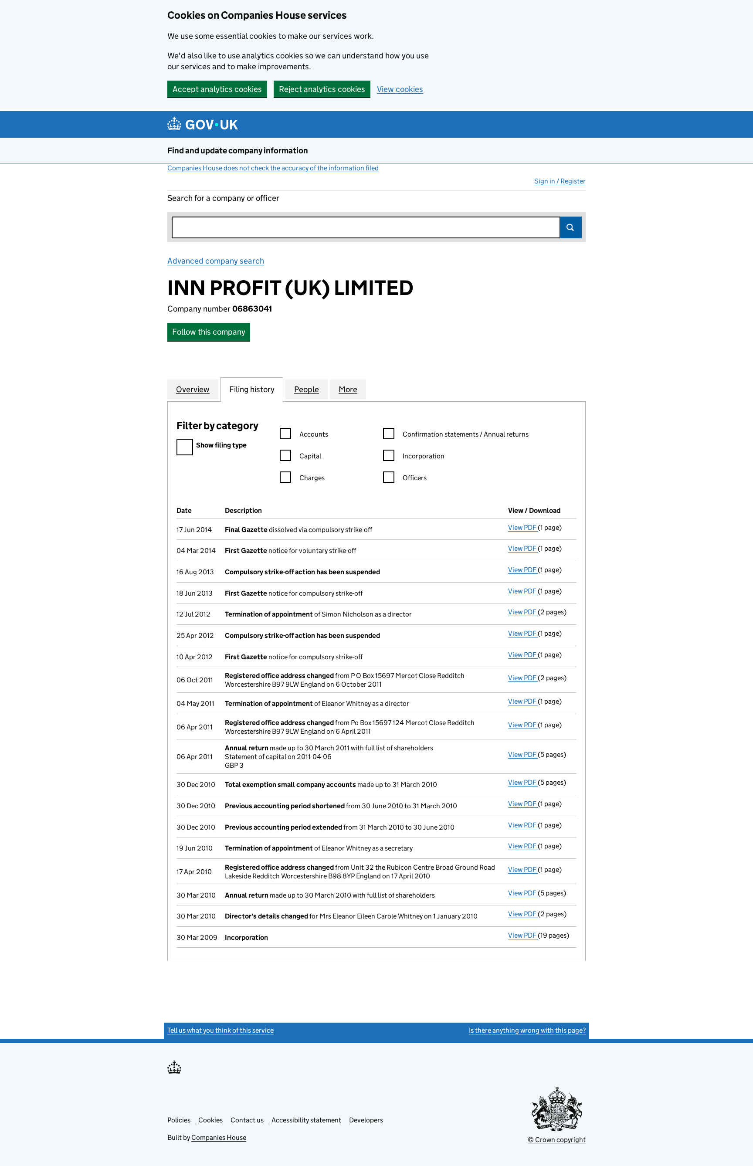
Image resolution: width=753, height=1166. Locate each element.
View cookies (400, 89)
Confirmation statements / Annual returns (466, 434)
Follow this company (208, 332)
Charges (312, 478)
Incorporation (423, 456)
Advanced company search (215, 261)
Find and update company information (237, 151)
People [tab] (306, 389)
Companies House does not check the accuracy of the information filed (273, 168)
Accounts (313, 434)
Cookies (210, 1120)
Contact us (247, 1120)
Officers (415, 478)
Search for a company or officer (223, 198)
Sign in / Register (560, 181)
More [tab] (348, 389)
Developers (366, 1120)
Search (571, 227)
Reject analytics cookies (322, 89)
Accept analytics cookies (217, 89)
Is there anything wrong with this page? (527, 1030)
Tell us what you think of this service (220, 1030)
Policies (178, 1120)
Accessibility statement (306, 1120)
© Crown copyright (557, 1139)
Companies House (218, 1137)
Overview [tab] (193, 389)
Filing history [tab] (252, 389)
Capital (310, 456)
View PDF (523, 527)
